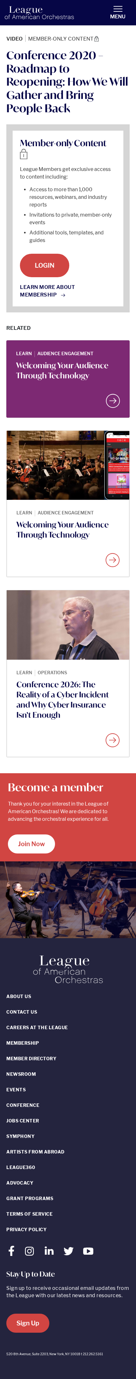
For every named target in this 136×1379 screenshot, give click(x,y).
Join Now (31, 844)
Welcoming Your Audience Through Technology (62, 370)
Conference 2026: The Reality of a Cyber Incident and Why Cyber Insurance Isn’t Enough (62, 699)
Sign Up (27, 1323)
